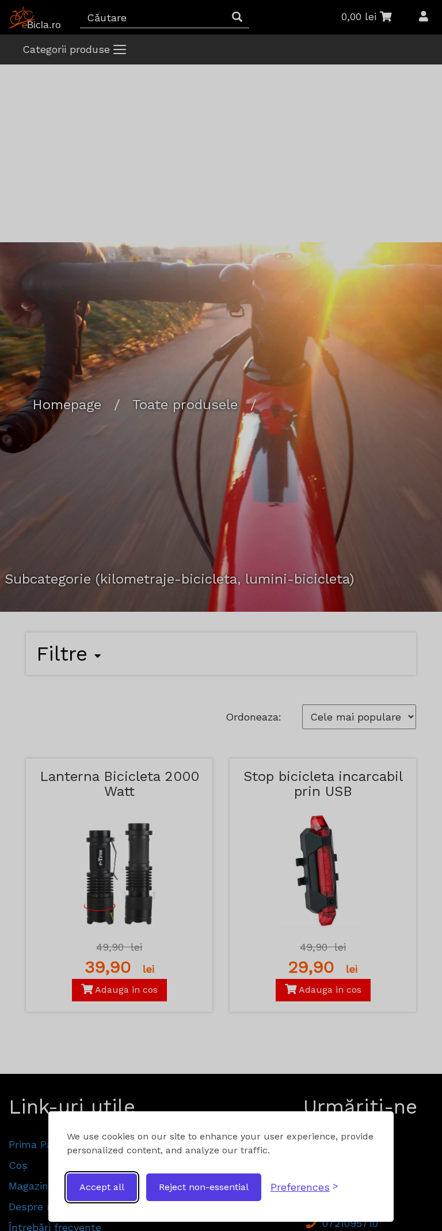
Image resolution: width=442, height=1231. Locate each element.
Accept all (101, 1187)
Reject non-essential (204, 1187)
